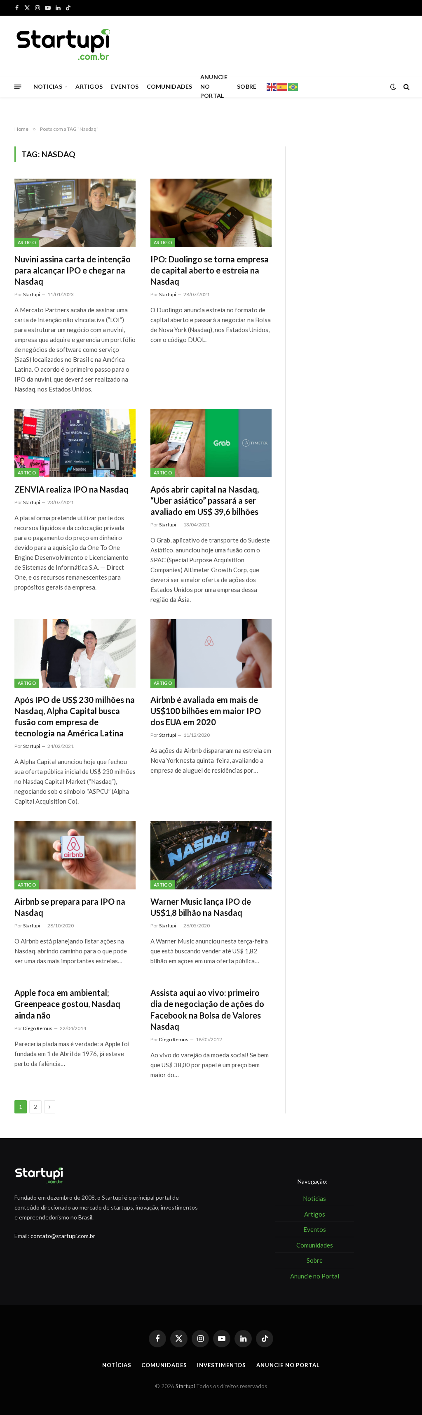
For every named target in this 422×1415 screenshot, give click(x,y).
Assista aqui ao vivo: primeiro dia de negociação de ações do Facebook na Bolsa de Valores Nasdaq (207, 1009)
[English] (272, 86)
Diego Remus (37, 1028)
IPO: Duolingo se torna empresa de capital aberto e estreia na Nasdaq (209, 270)
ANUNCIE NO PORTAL (213, 86)
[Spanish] (282, 86)
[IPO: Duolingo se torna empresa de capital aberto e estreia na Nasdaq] (211, 213)
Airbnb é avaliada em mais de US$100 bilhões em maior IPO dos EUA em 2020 (205, 711)
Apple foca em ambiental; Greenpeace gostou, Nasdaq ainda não (67, 1004)
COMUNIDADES (169, 86)
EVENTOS (124, 86)
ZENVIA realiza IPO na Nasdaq (71, 489)
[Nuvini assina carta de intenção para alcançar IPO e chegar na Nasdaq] (75, 213)
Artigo (27, 242)
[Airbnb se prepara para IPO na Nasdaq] (75, 855)
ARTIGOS (89, 86)
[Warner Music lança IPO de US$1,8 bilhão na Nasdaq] (211, 855)
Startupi (31, 294)
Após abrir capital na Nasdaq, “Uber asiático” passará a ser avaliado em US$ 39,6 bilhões (204, 500)
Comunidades (164, 1365)
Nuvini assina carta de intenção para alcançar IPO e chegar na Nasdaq (72, 270)
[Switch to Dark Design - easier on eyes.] (393, 86)
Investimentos (221, 1365)
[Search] (406, 87)
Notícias (116, 1365)
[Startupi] (63, 46)
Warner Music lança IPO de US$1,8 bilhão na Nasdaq (200, 906)
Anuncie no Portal (287, 1365)
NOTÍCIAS (47, 86)
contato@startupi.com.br (62, 1235)
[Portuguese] (293, 86)
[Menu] (17, 86)
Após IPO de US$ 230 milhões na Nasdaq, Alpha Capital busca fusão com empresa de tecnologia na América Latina (74, 716)
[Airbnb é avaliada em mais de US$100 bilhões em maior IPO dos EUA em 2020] (211, 653)
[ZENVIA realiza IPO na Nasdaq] (75, 443)
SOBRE (246, 86)
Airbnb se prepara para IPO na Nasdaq (69, 906)
